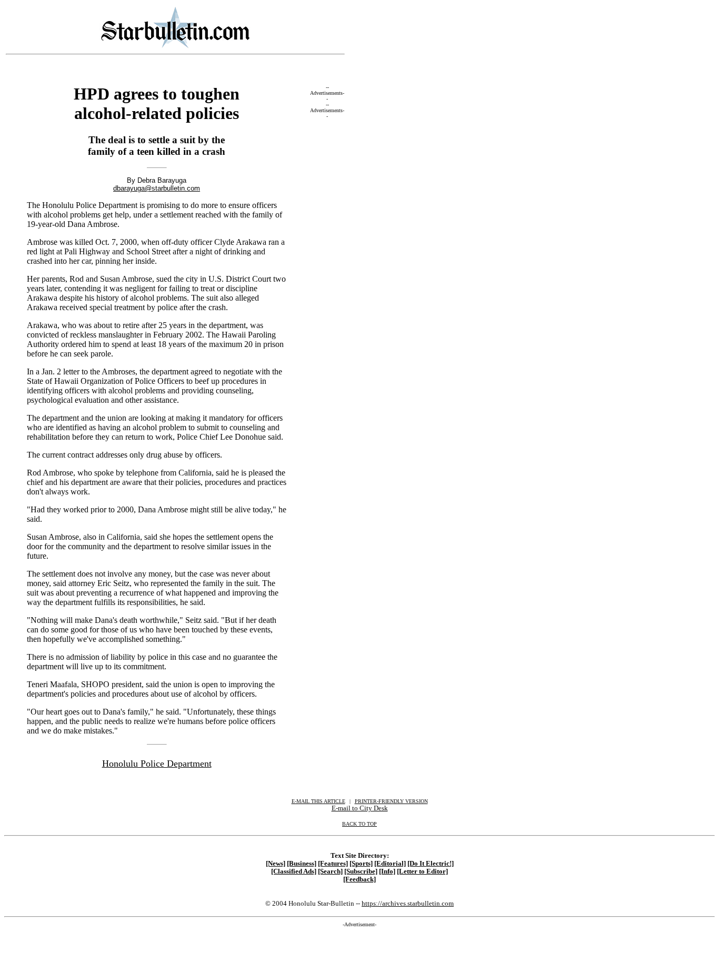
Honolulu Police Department (157, 763)
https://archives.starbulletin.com (408, 903)
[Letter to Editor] (422, 871)
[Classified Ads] (293, 871)
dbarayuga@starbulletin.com (156, 188)
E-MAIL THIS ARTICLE (318, 801)
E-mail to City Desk (360, 808)
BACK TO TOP (359, 824)
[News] (275, 863)
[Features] (333, 863)
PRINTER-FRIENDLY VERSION (391, 801)
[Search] (330, 871)
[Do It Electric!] (430, 863)
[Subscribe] (360, 871)
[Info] (387, 871)
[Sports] (361, 863)
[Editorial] (390, 863)
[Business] (301, 863)
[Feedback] (359, 879)
